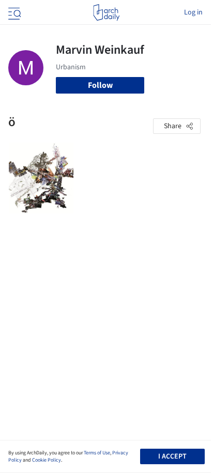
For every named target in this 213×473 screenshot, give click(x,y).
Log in (193, 12)
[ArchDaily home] (106, 12)
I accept (172, 456)
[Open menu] (13, 12)
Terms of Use (97, 452)
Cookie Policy (46, 460)
